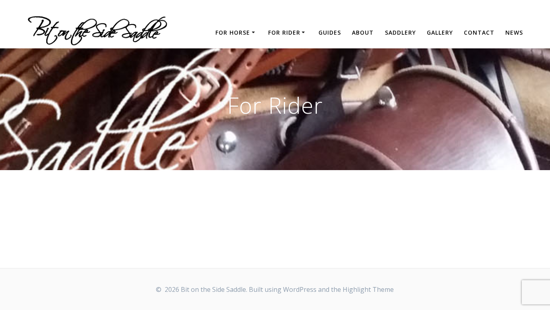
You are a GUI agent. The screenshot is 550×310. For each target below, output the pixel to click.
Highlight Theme (368, 289)
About (363, 32)
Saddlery (400, 32)
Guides (329, 32)
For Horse (232, 32)
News (514, 32)
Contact (479, 32)
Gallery (440, 32)
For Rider (284, 32)
